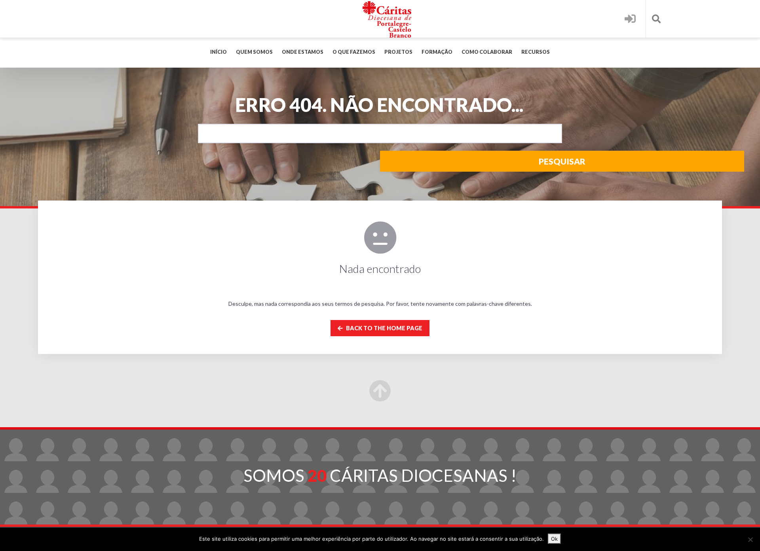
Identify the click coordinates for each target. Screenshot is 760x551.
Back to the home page (383, 328)
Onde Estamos (302, 52)
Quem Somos (254, 52)
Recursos (535, 52)
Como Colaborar (487, 52)
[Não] (750, 539)
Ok (554, 539)
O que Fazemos (353, 52)
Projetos (398, 52)
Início (218, 52)
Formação (437, 52)
